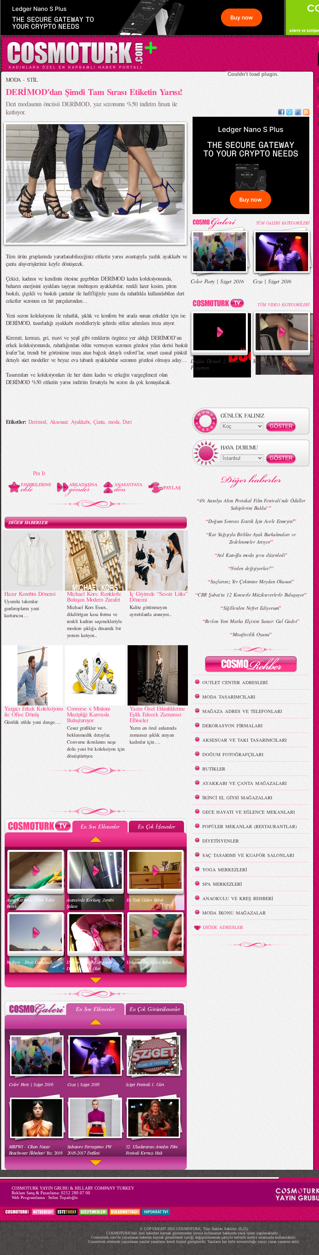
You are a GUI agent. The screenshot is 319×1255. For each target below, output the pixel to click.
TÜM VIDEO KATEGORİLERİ (283, 304)
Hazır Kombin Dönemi (29, 593)
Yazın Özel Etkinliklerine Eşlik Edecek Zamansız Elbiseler (157, 714)
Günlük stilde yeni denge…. (32, 721)
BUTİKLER (213, 768)
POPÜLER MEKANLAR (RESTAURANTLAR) (249, 826)
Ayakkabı (80, 421)
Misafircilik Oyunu (251, 634)
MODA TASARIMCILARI (228, 696)
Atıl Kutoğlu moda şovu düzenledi (251, 554)
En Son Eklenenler (100, 826)
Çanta (99, 421)
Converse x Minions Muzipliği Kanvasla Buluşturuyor (88, 714)
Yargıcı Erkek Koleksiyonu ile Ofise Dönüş (33, 711)
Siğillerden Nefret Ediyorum (251, 607)
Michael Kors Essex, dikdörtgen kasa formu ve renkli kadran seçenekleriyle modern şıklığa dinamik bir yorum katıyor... (94, 621)
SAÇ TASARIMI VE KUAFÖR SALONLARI (248, 855)
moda (113, 421)
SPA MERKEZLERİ (222, 884)
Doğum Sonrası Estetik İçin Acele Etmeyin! (250, 521)
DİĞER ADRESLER (223, 927)
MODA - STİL (22, 79)
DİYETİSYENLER (220, 840)
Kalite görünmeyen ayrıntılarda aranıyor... (150, 611)
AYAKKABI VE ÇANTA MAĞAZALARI (244, 783)
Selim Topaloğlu (63, 1197)
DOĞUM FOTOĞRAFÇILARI (232, 754)
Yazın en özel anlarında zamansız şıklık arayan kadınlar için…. (153, 734)
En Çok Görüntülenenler (155, 1009)
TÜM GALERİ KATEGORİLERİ (282, 223)
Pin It (39, 473)
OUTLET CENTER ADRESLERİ (235, 682)
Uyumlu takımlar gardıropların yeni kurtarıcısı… (21, 608)
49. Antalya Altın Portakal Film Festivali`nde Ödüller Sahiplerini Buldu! (252, 504)
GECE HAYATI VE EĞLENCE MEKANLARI (248, 812)
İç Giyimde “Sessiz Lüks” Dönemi (159, 596)
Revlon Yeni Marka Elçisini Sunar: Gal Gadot (251, 621)
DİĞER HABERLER (28, 522)
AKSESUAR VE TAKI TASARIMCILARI (244, 740)
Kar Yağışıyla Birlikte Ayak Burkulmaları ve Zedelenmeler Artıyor (252, 538)
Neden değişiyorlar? (251, 568)
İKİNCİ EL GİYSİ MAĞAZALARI (237, 797)
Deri (127, 421)
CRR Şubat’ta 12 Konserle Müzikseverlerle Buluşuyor (251, 594)
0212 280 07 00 (75, 1192)
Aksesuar (59, 421)
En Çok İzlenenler (156, 826)
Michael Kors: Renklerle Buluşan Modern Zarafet (94, 596)
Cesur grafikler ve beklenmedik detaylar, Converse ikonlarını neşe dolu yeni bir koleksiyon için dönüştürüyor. (96, 741)
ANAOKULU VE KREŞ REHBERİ (237, 898)
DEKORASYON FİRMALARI (232, 725)
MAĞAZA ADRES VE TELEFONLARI (242, 711)
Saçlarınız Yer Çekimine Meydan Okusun (250, 581)
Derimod (37, 421)
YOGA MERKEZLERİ (224, 869)
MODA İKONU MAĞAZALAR (234, 912)
